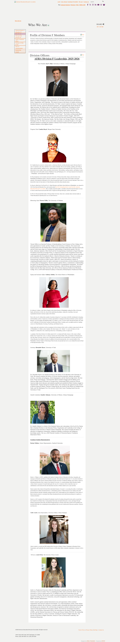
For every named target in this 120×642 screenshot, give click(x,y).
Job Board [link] (70, 1)
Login (59, 1)
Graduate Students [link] (65, 4)
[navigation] (19, 13)
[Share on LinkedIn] (102, 26)
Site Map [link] (95, 630)
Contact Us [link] (86, 1)
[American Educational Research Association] (25, 2)
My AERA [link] (76, 1)
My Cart (81, 1)
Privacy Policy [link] (89, 630)
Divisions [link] (73, 4)
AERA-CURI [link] (82, 4)
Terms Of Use (81, 630)
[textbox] (94, 2)
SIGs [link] (77, 4)
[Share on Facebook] (97, 26)
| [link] (78, 1)
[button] (103, 1)
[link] (88, 5)
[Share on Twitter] (99, 26)
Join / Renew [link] (64, 1)
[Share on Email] (100, 26)
